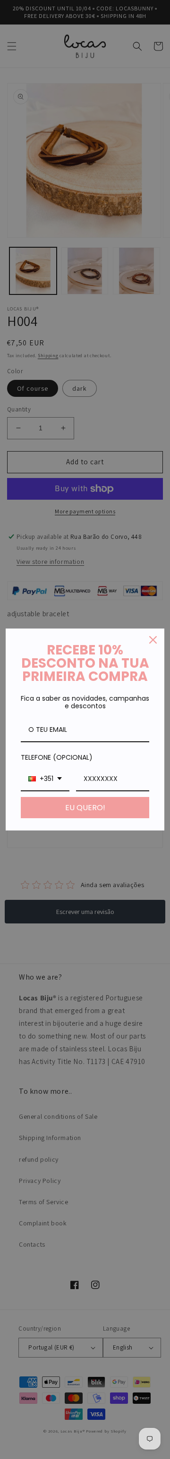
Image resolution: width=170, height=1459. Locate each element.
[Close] (153, 640)
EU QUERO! (85, 807)
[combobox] (45, 779)
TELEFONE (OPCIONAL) (57, 757)
